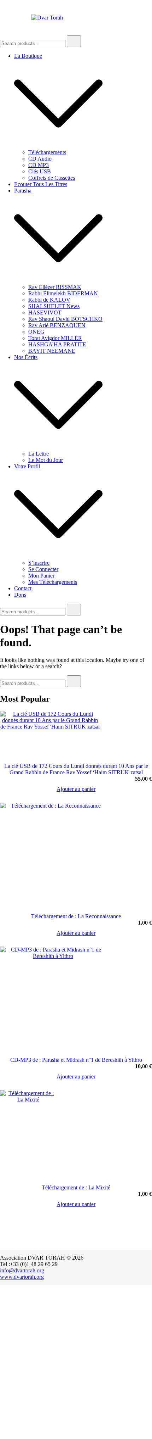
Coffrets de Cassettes (51, 178)
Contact (22, 588)
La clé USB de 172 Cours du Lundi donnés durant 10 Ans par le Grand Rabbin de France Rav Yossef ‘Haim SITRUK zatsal (76, 769)
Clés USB (39, 171)
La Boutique (28, 56)
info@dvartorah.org (22, 1270)
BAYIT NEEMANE (51, 351)
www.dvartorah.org (22, 1277)
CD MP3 (38, 165)
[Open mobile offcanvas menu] (3, 18)
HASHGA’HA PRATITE (57, 344)
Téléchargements (47, 152)
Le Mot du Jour (45, 460)
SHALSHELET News (54, 306)
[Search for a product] (87, 18)
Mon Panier (41, 576)
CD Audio (40, 159)
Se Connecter (43, 569)
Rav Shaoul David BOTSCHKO (65, 319)
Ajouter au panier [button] (76, 789)
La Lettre (38, 454)
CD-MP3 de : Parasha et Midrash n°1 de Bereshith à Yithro (76, 1060)
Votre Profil (27, 466)
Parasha (22, 191)
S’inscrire (38, 563)
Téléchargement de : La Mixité (76, 1187)
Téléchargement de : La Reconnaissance (76, 916)
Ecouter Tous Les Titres (40, 184)
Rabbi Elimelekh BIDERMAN (63, 293)
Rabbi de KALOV (49, 300)
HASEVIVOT (45, 312)
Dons (20, 595)
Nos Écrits (25, 357)
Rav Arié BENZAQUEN (57, 325)
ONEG (36, 332)
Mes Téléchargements (52, 582)
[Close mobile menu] (138, 14)
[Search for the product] (74, 41)
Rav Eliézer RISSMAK (54, 287)
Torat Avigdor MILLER (55, 338)
